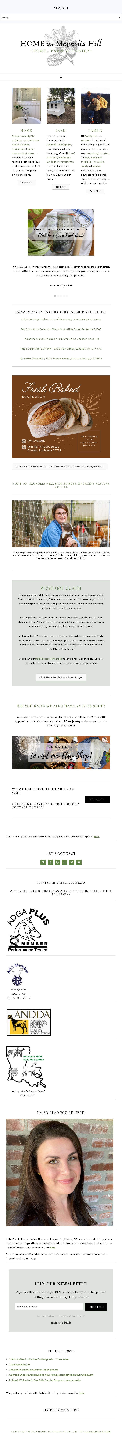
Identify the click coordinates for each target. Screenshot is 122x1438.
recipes (85, 140)
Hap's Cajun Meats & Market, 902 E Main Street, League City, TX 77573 (61, 349)
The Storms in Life (19, 1364)
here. (97, 836)
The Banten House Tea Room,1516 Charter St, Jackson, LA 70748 (61, 339)
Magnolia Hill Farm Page (48, 659)
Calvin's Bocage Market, (61, 319)
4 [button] (64, 296)
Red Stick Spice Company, (61, 329)
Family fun (91, 136)
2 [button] (58, 296)
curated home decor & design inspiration (26, 144)
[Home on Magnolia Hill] (61, 69)
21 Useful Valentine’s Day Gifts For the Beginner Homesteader (45, 1380)
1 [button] (55, 296)
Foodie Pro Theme (97, 1432)
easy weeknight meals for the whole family (92, 162)
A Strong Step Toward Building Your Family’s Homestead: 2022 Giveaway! (51, 1375)
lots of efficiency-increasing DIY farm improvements (61, 157)
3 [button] (61, 296)
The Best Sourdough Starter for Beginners (33, 1369)
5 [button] (67, 296)
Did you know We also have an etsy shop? (61, 706)
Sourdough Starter (98, 153)
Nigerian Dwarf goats (59, 145)
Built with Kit (61, 1323)
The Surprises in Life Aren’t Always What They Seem (39, 1359)
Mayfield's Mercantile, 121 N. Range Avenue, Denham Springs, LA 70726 (61, 358)
